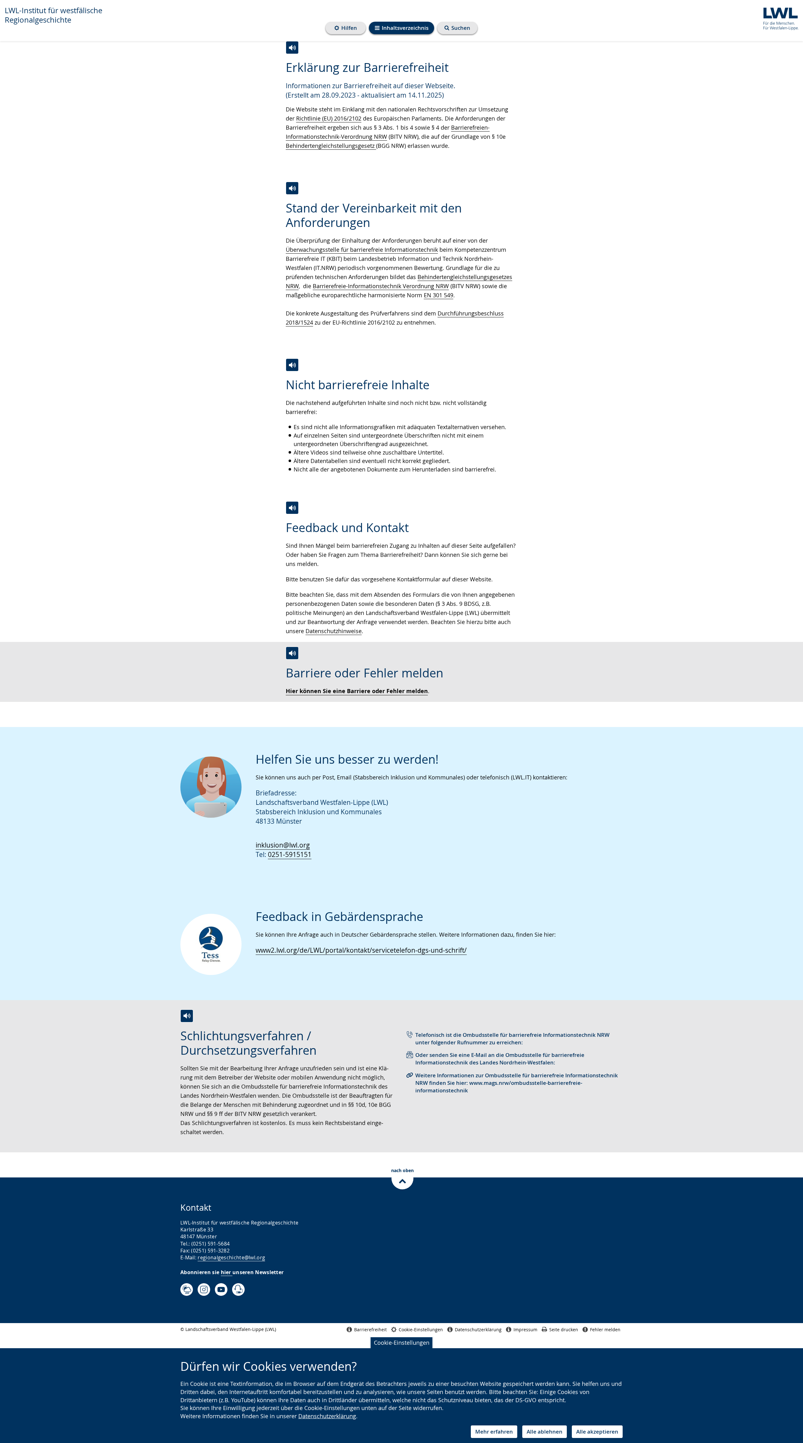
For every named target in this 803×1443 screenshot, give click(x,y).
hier (227, 1272)
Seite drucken (563, 1330)
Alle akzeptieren (597, 1431)
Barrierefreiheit (370, 1330)
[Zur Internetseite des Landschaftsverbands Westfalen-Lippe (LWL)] (778, 17)
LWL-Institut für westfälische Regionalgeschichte (53, 15)
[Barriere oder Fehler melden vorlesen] (292, 653)
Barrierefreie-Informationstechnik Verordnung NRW (381, 286)
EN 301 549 (438, 295)
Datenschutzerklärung (327, 1416)
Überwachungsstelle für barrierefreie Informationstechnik (362, 249)
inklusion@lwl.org (283, 845)
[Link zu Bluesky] (186, 1289)
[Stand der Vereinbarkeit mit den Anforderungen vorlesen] (292, 188)
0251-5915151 (289, 854)
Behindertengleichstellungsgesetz (331, 145)
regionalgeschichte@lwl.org (231, 1257)
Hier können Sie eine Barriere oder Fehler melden (357, 691)
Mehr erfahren (494, 1431)
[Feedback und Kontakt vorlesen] (292, 507)
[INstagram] (204, 1289)
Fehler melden (605, 1330)
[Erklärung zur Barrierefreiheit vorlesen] (292, 47)
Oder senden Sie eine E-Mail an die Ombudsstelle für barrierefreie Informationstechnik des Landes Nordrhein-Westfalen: (499, 1058)
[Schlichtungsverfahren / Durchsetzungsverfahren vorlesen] (186, 1016)
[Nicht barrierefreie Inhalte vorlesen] (292, 364)
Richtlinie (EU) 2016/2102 (328, 118)
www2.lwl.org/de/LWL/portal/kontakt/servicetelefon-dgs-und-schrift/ (361, 950)
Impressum (525, 1330)
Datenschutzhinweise (334, 631)
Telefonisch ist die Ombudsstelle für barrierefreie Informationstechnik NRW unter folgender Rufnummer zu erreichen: (512, 1038)
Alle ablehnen (544, 1431)
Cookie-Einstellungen (401, 1342)
